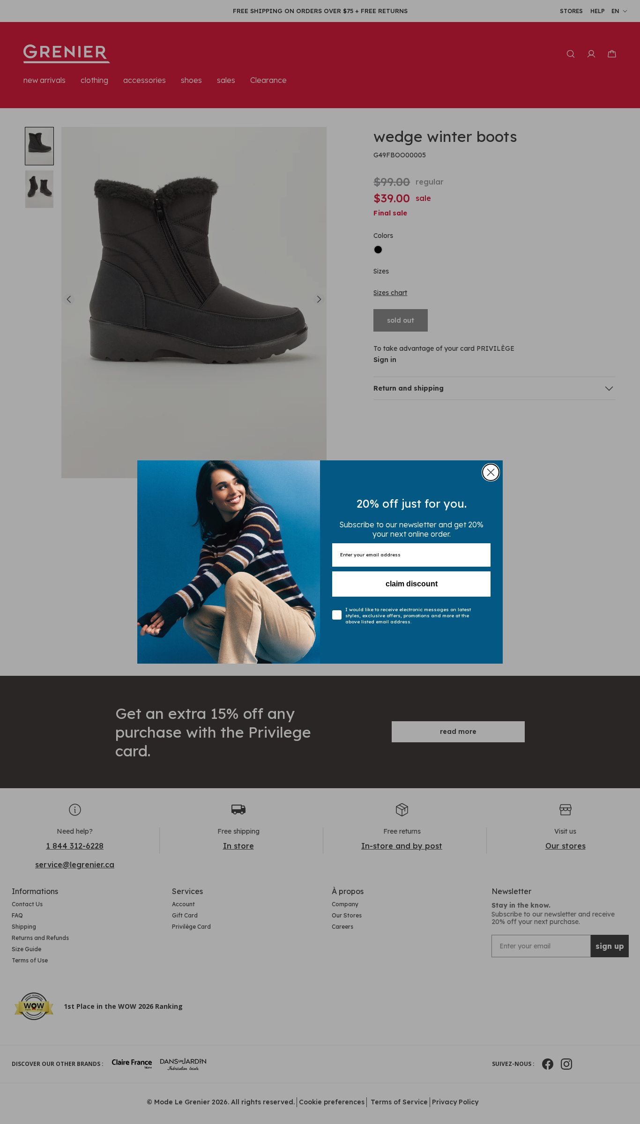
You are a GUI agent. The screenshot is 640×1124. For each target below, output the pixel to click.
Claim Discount (412, 584)
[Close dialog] (491, 472)
